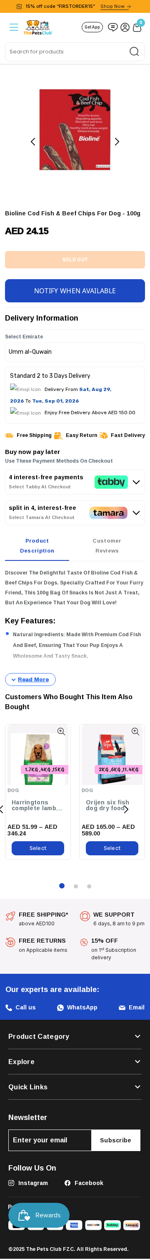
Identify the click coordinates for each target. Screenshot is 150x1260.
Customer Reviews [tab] (106, 545)
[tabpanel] (75, 627)
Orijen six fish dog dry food (108, 805)
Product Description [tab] (37, 545)
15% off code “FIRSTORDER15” (75, 6)
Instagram (32, 1182)
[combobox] (75, 51)
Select (38, 848)
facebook (88, 1182)
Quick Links (28, 1087)
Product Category (39, 1036)
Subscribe (116, 1140)
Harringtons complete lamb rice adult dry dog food (34, 805)
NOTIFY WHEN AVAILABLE (75, 290)
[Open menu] (13, 27)
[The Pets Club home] (37, 26)
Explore (21, 1061)
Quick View (61, 731)
